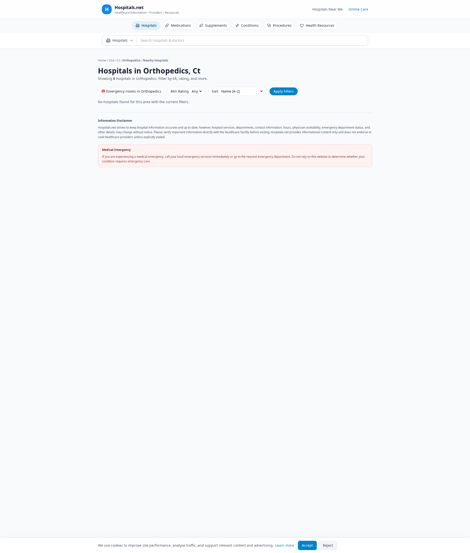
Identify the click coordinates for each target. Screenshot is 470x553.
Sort (215, 91)
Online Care (358, 9)
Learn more (284, 545)
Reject (328, 545)
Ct (118, 60)
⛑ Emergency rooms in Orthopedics (131, 91)
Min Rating (180, 91)
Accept (307, 545)
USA (112, 60)
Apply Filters (283, 91)
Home (102, 60)
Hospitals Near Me (327, 9)
